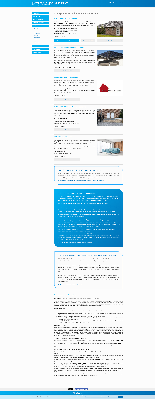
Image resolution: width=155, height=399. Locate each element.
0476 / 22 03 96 (89, 41)
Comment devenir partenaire (81, 389)
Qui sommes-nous (117, 3)
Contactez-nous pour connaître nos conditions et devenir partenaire (82, 180)
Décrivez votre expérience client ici (71, 285)
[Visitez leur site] (110, 29)
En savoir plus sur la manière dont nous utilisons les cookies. (101, 397)
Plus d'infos (110, 41)
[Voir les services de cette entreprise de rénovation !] (110, 58)
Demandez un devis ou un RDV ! (68, 41)
